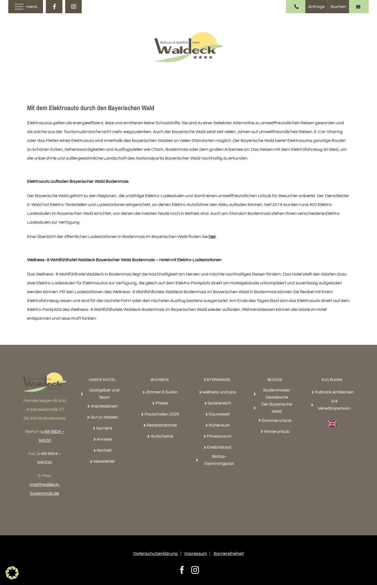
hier (212, 236)
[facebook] (54, 6)
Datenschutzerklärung (155, 553)
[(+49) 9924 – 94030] (296, 6)
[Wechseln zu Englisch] (332, 420)
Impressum (195, 553)
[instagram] (73, 6)
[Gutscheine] (358, 6)
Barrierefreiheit (229, 553)
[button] (12, 573)
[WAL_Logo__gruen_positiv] (188, 34)
